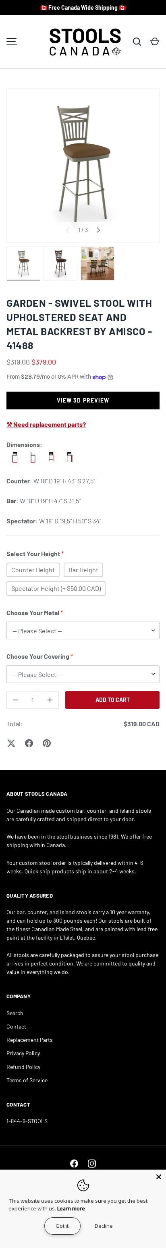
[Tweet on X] (11, 743)
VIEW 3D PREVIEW (83, 400)
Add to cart (112, 699)
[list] (83, 166)
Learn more (71, 1208)
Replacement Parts (29, 1039)
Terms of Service (27, 1080)
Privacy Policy (23, 1053)
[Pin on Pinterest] (47, 743)
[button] (155, 42)
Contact (16, 1026)
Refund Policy (23, 1066)
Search (14, 1013)
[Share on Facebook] (29, 743)
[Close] (159, 1177)
